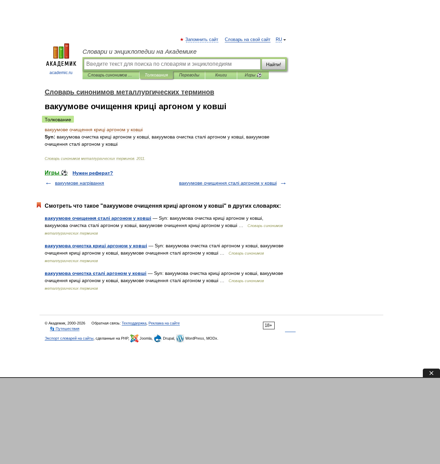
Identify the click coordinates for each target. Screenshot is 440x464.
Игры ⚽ (253, 75)
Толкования (156, 75)
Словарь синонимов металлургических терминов (111, 75)
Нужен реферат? (93, 173)
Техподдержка (134, 323)
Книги (221, 75)
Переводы (189, 75)
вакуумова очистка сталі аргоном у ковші (95, 273)
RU (279, 39)
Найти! (273, 64)
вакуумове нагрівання (79, 183)
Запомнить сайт (202, 39)
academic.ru (61, 72)
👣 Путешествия (64, 329)
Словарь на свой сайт (248, 39)
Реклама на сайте (164, 323)
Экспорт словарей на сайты (69, 338)
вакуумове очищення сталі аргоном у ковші (228, 183)
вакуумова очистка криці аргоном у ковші (96, 245)
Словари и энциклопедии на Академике (139, 51)
